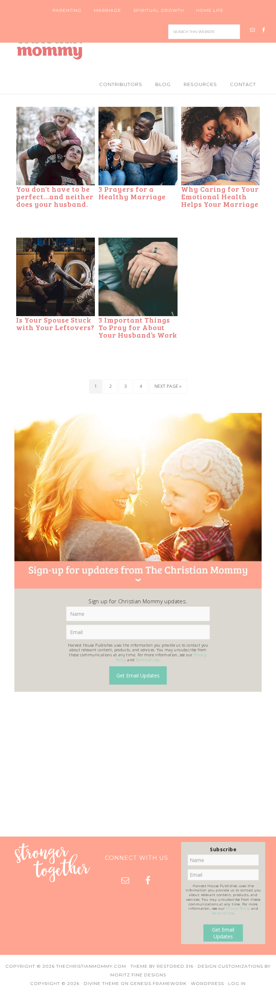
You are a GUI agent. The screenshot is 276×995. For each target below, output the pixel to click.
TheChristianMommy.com (91, 966)
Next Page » (168, 386)
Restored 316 (175, 966)
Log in (237, 983)
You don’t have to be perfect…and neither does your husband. (54, 196)
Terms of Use (147, 659)
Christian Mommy (138, 45)
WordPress (207, 983)
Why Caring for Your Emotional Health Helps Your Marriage (220, 196)
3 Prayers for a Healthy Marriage (132, 192)
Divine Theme (101, 983)
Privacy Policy (238, 908)
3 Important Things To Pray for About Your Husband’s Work (137, 327)
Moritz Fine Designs (138, 974)
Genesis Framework (158, 983)
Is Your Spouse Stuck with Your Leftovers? (55, 323)
